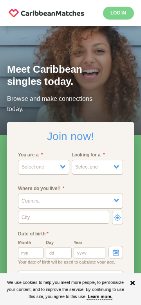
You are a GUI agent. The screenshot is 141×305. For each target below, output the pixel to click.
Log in (118, 13)
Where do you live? (39, 188)
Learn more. (100, 296)
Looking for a (86, 155)
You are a (28, 155)
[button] (44, 167)
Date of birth (33, 234)
